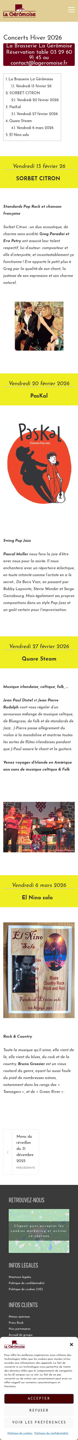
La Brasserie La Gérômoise (29, 79)
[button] (71, 1344)
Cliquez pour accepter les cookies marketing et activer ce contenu (39, 1231)
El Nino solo (18, 135)
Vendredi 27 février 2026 (34, 114)
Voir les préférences (39, 1422)
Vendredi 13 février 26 (31, 86)
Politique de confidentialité (51, 1433)
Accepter (39, 1398)
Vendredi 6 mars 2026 (32, 128)
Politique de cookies (20, 1433)
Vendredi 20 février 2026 (35, 100)
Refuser (39, 1410)
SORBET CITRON (23, 93)
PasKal (13, 107)
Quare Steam (19, 121)
